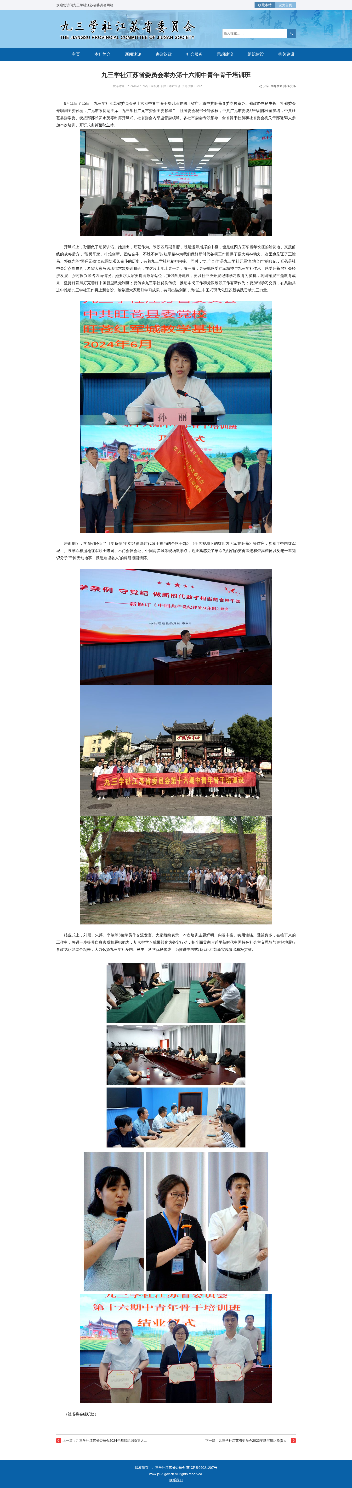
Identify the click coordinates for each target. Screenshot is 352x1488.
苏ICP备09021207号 (201, 1468)
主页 (76, 54)
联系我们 (176, 1480)
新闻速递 (133, 54)
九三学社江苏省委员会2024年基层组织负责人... (111, 1440)
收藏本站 (265, 5)
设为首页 (285, 5)
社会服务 (194, 54)
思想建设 (225, 54)
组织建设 (256, 54)
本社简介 (102, 54)
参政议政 (164, 54)
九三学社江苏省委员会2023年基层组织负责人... (254, 1440)
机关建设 (286, 54)
